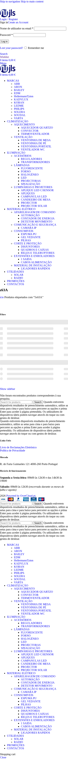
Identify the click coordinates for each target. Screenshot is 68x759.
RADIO (18, 277)
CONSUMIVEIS (23, 230)
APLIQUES (28, 193)
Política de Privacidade (12, 450)
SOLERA (19, 111)
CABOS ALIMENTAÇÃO (36, 262)
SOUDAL (20, 115)
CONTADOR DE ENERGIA (38, 218)
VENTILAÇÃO (23, 137)
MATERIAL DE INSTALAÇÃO (32, 265)
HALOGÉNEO (30, 174)
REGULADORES (31, 158)
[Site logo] (7, 13)
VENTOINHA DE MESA (36, 140)
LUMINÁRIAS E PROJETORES (33, 187)
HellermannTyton (23, 96)
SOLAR (18, 274)
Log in (4, 41)
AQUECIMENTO (24, 124)
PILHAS (26, 240)
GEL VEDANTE (31, 237)
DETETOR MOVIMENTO (36, 221)
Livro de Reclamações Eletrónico (18, 447)
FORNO (26, 171)
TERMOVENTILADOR (35, 133)
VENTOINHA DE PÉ (33, 143)
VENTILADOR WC (33, 149)
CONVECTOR (30, 130)
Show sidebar (7, 388)
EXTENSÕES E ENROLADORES (34, 256)
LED (24, 177)
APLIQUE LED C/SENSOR (37, 190)
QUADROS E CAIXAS (35, 249)
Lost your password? (11, 47)
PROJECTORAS (31, 180)
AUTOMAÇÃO (30, 215)
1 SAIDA (26, 259)
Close (3, 757)
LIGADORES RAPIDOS (35, 268)
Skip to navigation (10, 1)
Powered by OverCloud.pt (20, 495)
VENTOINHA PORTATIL (36, 146)
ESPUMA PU (29, 234)
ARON (18, 86)
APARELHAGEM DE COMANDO (34, 212)
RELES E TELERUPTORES (37, 252)
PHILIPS (19, 108)
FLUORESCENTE (32, 168)
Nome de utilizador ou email (16, 28)
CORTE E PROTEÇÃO (27, 243)
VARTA (18, 118)
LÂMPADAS (21, 165)
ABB (17, 83)
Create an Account (18, 22)
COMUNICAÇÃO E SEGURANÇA (35, 224)
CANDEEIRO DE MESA (36, 199)
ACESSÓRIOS (22, 155)
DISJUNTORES (30, 246)
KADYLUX (21, 99)
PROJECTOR (29, 202)
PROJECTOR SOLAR (34, 205)
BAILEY (19, 90)
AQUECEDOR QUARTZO (37, 127)
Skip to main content (32, 1)
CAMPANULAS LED (34, 196)
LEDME (19, 105)
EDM (17, 93)
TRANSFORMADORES (35, 162)
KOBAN (19, 102)
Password (6, 34)
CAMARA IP (28, 227)
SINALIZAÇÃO (30, 183)
